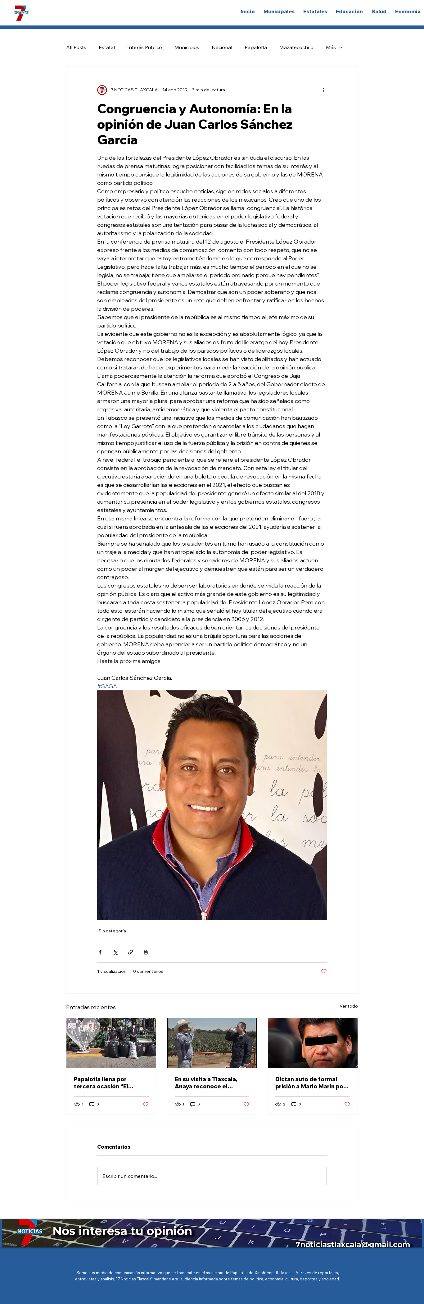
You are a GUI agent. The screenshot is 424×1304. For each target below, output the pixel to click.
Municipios (186, 47)
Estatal (107, 47)
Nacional (222, 47)
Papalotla (256, 47)
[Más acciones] (323, 90)
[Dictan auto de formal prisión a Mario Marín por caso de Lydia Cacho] (313, 1043)
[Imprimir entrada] (146, 952)
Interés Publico (144, 47)
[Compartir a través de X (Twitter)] (115, 952)
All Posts (76, 47)
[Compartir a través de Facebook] (100, 952)
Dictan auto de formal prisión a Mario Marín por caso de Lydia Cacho (310, 1083)
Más (331, 47)
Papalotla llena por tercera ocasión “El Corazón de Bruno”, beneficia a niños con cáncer (104, 1083)
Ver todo (349, 1006)
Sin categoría (112, 931)
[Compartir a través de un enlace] (130, 952)
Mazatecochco (296, 47)
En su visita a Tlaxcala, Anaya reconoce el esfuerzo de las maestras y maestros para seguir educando (211, 1083)
